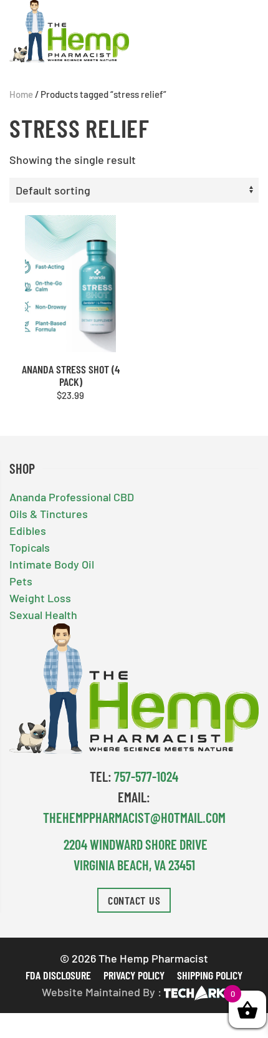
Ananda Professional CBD (71, 497)
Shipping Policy (209, 975)
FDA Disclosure (58, 975)
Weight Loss (40, 598)
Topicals (29, 547)
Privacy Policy (134, 975)
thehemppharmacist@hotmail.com (134, 817)
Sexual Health (43, 615)
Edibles (27, 530)
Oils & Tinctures (48, 514)
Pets (20, 581)
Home (21, 94)
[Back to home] (69, 31)
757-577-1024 (146, 776)
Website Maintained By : (101, 992)
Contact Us (134, 900)
